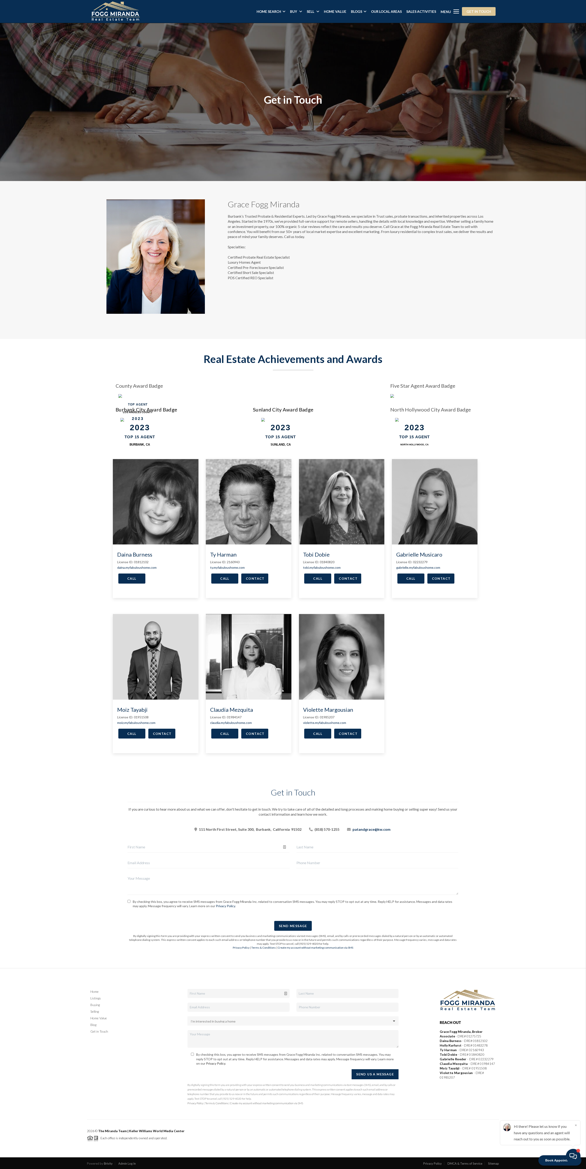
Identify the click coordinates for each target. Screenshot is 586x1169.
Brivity (108, 1163)
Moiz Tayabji (132, 709)
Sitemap (493, 1163)
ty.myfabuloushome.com (227, 567)
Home (94, 991)
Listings (95, 998)
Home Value (98, 1018)
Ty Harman (223, 554)
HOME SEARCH (269, 11)
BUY (294, 11)
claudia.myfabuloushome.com (231, 723)
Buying (95, 1005)
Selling (94, 1011)
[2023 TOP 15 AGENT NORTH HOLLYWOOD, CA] (414, 419)
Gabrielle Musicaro (419, 554)
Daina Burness (134, 554)
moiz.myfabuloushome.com (136, 723)
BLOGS (356, 11)
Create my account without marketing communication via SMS (315, 947)
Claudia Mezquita (231, 709)
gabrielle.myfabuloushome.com (418, 567)
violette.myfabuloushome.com (324, 723)
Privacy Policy (225, 906)
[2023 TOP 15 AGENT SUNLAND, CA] (280, 419)
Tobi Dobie (316, 554)
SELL (311, 11)
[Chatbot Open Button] (573, 1156)
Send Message (293, 926)
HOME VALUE (335, 11)
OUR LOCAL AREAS (386, 11)
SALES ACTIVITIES (421, 11)
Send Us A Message (375, 1074)
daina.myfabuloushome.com (137, 567)
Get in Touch (99, 1031)
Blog (93, 1025)
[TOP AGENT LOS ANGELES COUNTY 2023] (137, 395)
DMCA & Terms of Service (465, 1163)
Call (131, 578)
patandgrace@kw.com (372, 829)
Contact (255, 578)
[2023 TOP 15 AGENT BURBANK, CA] (139, 419)
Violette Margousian (328, 709)
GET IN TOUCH (479, 11)
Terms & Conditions (263, 947)
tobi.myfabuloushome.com (322, 567)
